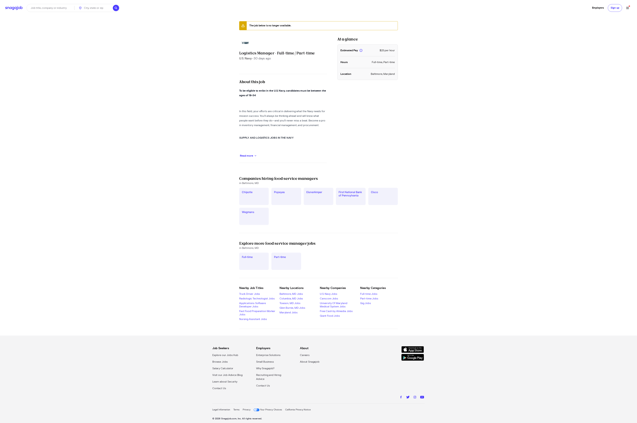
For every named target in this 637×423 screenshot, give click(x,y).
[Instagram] (415, 397)
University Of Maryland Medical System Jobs (333, 305)
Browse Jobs (220, 361)
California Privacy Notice (298, 410)
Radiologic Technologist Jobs (257, 298)
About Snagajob (309, 361)
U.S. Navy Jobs (328, 294)
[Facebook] (401, 397)
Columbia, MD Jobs (291, 298)
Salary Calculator (222, 368)
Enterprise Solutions (268, 355)
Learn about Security (224, 381)
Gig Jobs (365, 303)
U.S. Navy (245, 58)
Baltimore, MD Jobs (291, 294)
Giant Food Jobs (330, 316)
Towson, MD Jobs (290, 303)
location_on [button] (80, 8)
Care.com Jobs (329, 298)
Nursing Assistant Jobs (253, 319)
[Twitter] (408, 397)
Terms (236, 410)
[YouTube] (422, 397)
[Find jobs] (116, 8)
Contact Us (219, 388)
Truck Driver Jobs (249, 294)
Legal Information (221, 410)
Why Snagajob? (265, 368)
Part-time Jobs (369, 298)
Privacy (246, 410)
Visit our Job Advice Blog (227, 375)
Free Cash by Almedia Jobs (336, 311)
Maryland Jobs (289, 312)
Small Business (265, 361)
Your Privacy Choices (271, 410)
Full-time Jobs (368, 294)
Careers (305, 355)
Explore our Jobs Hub (225, 355)
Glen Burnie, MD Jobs (292, 308)
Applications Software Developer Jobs (252, 305)
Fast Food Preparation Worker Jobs (257, 313)
